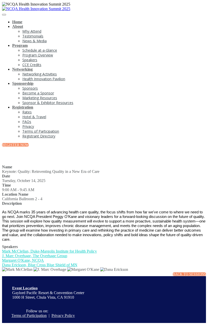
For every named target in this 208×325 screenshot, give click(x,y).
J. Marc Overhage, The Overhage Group (34, 256)
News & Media (34, 40)
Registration (22, 107)
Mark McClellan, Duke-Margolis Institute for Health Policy (49, 251)
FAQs (26, 121)
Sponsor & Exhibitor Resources (47, 102)
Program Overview (37, 55)
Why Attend (31, 31)
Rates (27, 112)
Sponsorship (22, 83)
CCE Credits (31, 64)
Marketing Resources (39, 97)
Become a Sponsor (38, 93)
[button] (15, 145)
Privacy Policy (63, 315)
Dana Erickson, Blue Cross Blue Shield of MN (39, 265)
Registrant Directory (38, 136)
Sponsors (30, 88)
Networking (22, 69)
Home (17, 22)
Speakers (29, 59)
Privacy (28, 126)
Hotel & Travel (34, 116)
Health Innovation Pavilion (43, 78)
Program (20, 45)
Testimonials (32, 36)
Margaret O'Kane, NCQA (23, 260)
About (17, 26)
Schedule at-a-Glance (39, 50)
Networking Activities (39, 74)
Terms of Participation (40, 131)
